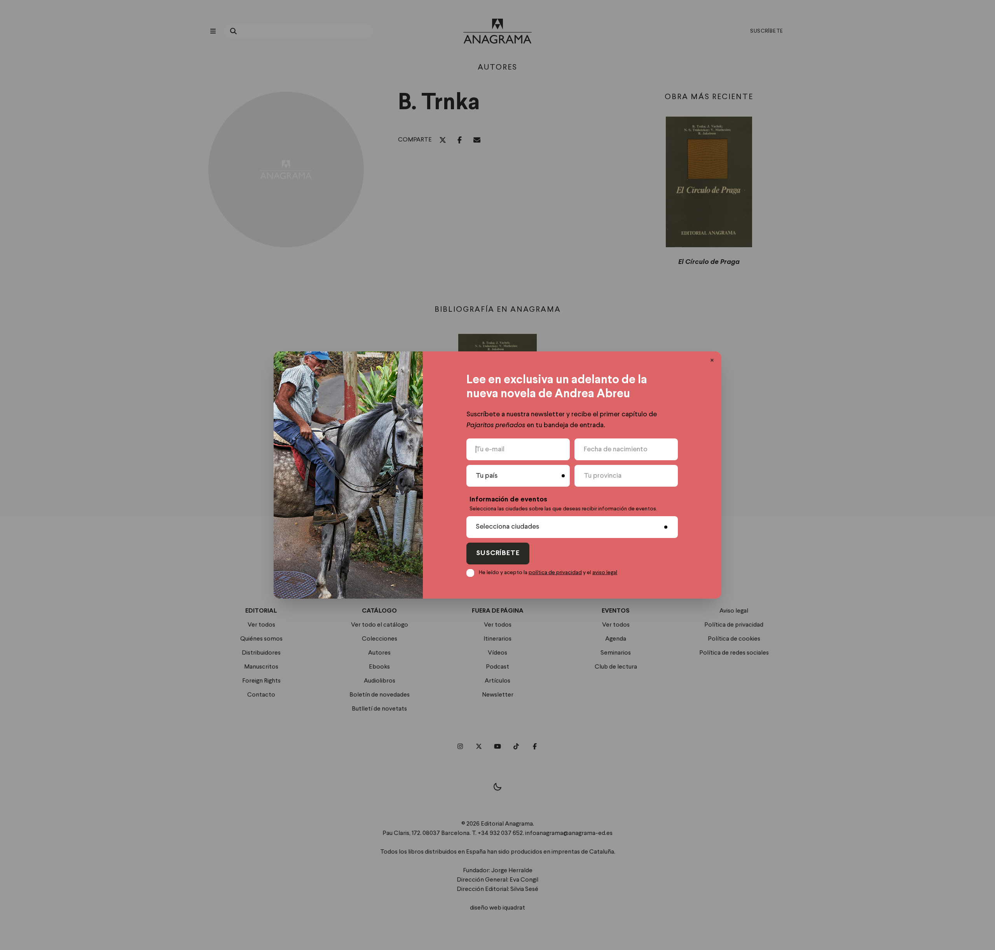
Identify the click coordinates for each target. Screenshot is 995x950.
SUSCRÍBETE (498, 553)
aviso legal (604, 572)
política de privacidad (555, 572)
